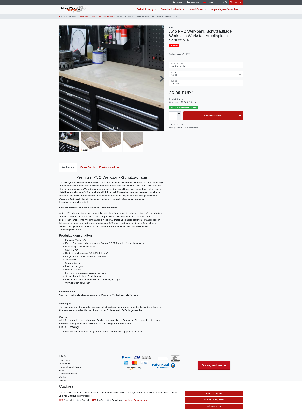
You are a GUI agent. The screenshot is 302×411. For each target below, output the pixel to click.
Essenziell (69, 400)
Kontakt (63, 380)
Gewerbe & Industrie (171, 9)
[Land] (204, 2)
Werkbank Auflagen (105, 16)
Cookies (63, 377)
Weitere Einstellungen (136, 400)
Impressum (64, 363)
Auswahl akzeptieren (214, 399)
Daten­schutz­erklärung (70, 367)
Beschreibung (68, 167)
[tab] (68, 167)
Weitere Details (87, 167)
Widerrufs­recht (66, 360)
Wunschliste (177, 124)
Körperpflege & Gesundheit (224, 9)
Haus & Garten (196, 9)
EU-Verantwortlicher (109, 167)
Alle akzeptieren (214, 393)
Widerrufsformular (68, 373)
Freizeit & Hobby (145, 9)
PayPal (100, 400)
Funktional (117, 400)
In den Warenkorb (212, 115)
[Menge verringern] (179, 118)
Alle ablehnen (214, 406)
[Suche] (218, 2)
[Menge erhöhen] (179, 113)
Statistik (85, 400)
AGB (61, 370)
